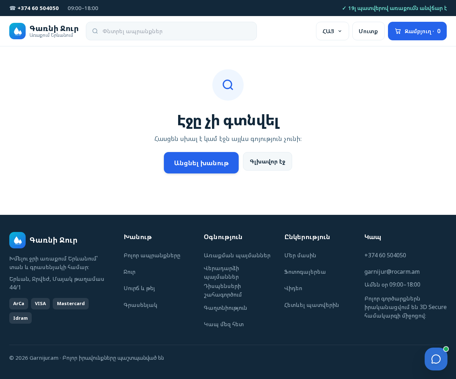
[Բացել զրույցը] (436, 359)
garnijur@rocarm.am (392, 272)
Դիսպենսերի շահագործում (223, 290)
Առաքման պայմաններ (237, 255)
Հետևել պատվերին (311, 305)
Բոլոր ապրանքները (152, 255)
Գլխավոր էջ (267, 161)
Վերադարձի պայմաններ (221, 272)
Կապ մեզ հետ (224, 324)
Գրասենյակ (140, 305)
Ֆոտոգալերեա (305, 272)
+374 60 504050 (385, 255)
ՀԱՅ (328, 31)
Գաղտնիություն (225, 308)
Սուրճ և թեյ (139, 288)
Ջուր (129, 272)
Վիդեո (293, 288)
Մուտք (368, 31)
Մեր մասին (300, 255)
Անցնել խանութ (201, 162)
